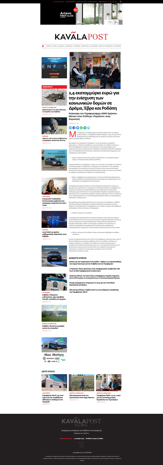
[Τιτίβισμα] (70, 127)
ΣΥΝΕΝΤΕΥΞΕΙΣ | (85, 46)
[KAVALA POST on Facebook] (76, 425)
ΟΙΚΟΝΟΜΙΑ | (68, 46)
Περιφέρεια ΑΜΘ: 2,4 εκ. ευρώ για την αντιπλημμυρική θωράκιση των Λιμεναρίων (109, 398)
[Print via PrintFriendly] (88, 127)
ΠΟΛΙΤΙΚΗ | (49, 46)
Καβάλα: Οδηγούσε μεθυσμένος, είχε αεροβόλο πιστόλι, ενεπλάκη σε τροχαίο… (54, 297)
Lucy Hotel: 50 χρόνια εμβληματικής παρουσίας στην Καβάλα (54, 234)
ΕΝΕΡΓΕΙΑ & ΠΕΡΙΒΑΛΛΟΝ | (106, 46)
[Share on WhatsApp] (81, 127)
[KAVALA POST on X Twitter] (79, 425)
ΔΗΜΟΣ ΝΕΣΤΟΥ (92, 1)
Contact (81, 444)
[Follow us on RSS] (115, 1)
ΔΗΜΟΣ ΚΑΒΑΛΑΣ (70, 1)
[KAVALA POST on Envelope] (82, 425)
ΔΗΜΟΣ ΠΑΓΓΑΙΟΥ (82, 1)
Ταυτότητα (81, 446)
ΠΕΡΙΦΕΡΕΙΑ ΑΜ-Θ (59, 1)
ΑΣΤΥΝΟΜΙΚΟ (117, 46)
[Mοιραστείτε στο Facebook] (73, 127)
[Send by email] (84, 127)
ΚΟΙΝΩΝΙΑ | (61, 46)
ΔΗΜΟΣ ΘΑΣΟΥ (103, 1)
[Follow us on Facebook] (109, 1)
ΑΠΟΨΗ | (55, 46)
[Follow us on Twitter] (111, 1)
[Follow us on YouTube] (114, 1)
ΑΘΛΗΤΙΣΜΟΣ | (94, 46)
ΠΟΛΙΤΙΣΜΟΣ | (76, 46)
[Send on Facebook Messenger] (77, 127)
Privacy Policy (81, 442)
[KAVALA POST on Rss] (85, 425)
